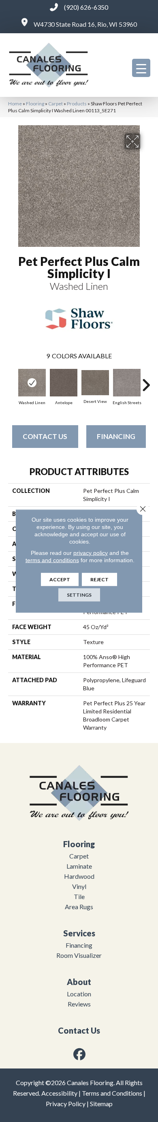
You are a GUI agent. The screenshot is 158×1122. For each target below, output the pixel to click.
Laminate (79, 866)
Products (77, 104)
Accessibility (59, 1093)
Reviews (79, 1004)
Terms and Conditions (112, 1093)
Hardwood (79, 876)
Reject (99, 579)
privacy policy (90, 553)
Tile (79, 896)
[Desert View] (95, 382)
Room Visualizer (79, 955)
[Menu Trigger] (141, 68)
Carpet (55, 104)
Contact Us (45, 436)
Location (79, 994)
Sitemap (101, 1103)
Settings (79, 595)
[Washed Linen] (32, 382)
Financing (116, 436)
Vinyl (79, 886)
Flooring (35, 104)
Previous (12, 381)
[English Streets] (127, 382)
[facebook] (80, 1054)
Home (15, 104)
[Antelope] (63, 382)
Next (146, 381)
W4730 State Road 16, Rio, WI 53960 (85, 24)
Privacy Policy (65, 1103)
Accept (59, 579)
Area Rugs (79, 906)
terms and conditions (52, 560)
